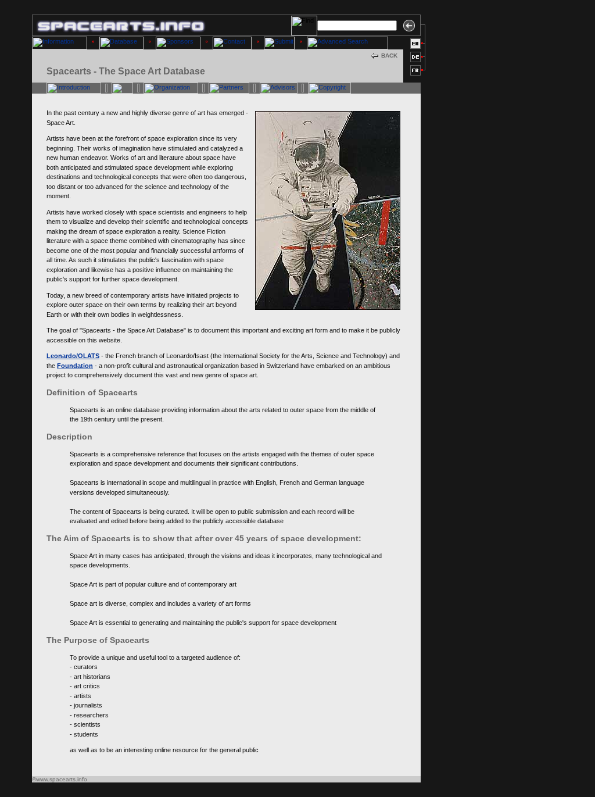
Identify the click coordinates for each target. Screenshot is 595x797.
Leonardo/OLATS (72, 355)
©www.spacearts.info (59, 779)
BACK (389, 55)
